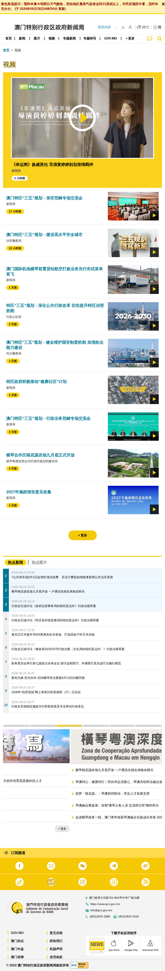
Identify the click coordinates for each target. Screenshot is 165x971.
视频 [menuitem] (51, 38)
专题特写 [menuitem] (89, 38)
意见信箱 (56, 933)
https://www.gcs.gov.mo (105, 904)
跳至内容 (104, 27)
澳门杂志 (17, 941)
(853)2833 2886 (100, 916)
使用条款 (56, 957)
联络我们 (56, 941)
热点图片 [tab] (39, 562)
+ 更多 (155, 829)
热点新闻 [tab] (15, 562)
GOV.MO (17, 933)
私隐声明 (56, 949)
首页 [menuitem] (8, 38)
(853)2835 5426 (128, 916)
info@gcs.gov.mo (101, 910)
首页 (6, 50)
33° (146, 27)
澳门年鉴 (17, 949)
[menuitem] (22, 38)
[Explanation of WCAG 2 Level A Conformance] (79, 965)
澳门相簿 (17, 957)
